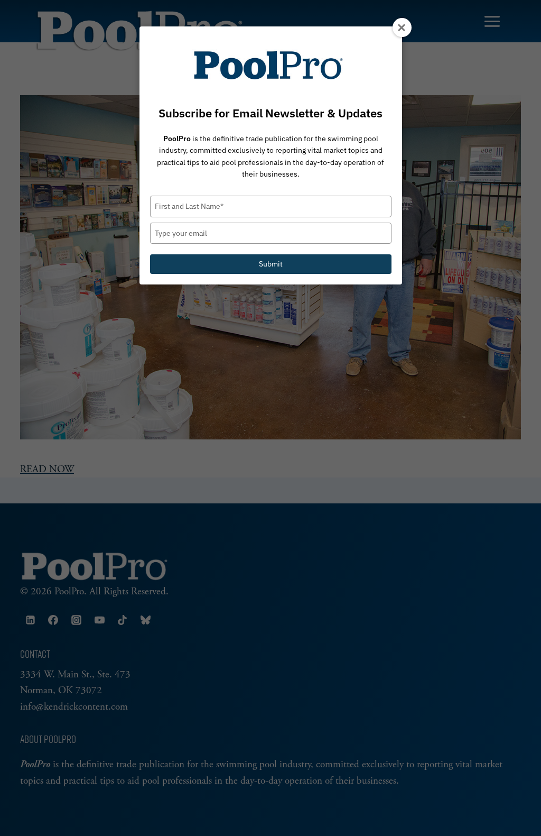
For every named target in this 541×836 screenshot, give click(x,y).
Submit (271, 264)
